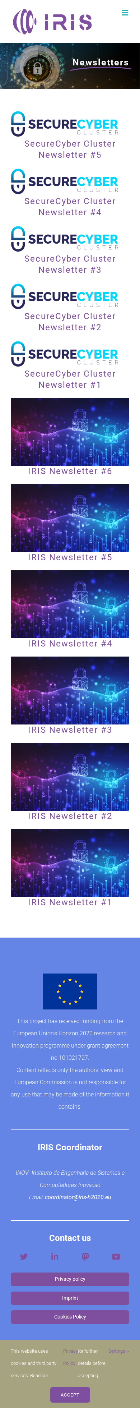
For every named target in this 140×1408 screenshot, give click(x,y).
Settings (117, 1351)
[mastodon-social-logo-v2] (85, 1254)
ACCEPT (70, 1395)
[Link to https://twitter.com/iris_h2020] (24, 1257)
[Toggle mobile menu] (125, 13)
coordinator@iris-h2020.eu (78, 1197)
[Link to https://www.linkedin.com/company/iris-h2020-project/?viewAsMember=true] (54, 1257)
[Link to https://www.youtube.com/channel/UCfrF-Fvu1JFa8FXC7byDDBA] (116, 1257)
